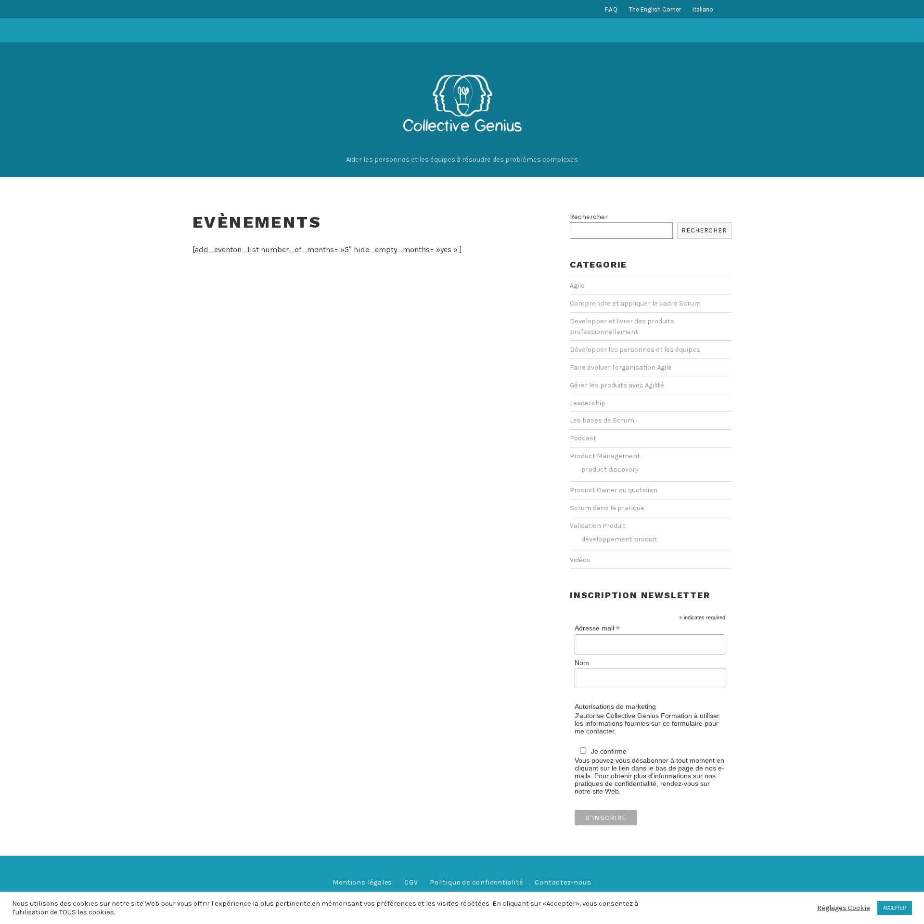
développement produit (619, 539)
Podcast (583, 438)
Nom (582, 663)
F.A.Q (611, 9)
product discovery (610, 469)
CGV (411, 882)
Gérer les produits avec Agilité (617, 385)
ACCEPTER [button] (894, 908)
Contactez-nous (563, 882)
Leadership (587, 403)
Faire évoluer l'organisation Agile (621, 367)
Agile (577, 286)
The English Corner (655, 9)
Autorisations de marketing (615, 706)
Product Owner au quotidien (613, 490)
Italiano (703, 9)
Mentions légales (362, 882)
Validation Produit (598, 526)
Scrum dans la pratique (607, 508)
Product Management (605, 456)
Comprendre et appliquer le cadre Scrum (635, 303)
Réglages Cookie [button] (843, 908)
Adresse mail (597, 628)
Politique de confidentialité (476, 882)
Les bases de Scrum (602, 420)
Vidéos (580, 560)
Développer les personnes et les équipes (635, 350)
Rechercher (589, 217)
